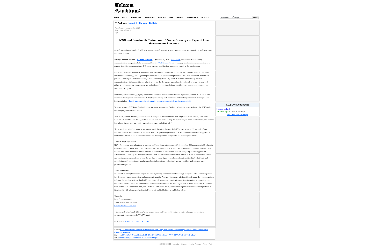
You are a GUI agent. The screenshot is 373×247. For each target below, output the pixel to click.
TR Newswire (127, 8)
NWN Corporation (165, 62)
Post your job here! (223, 109)
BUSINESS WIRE (144, 59)
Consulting (149, 18)
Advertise (136, 18)
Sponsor (204, 18)
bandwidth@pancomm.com (125, 205)
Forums (162, 18)
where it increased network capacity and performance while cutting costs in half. (159, 101)
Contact (180, 18)
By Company (142, 23)
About (125, 18)
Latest (132, 23)
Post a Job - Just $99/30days (237, 114)
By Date (153, 23)
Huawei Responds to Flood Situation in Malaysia (138, 237)
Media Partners (195, 244)
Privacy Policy (208, 244)
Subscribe (192, 18)
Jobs (170, 18)
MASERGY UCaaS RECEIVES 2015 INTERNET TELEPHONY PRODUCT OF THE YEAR (159, 234)
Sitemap (184, 244)
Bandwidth (175, 59)
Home (116, 18)
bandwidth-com (125, 30)
